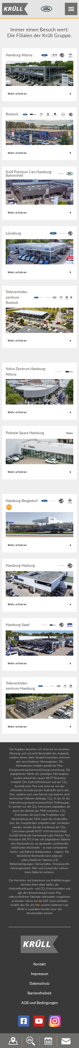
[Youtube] (39, 1021)
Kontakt (39, 964)
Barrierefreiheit (39, 993)
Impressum (39, 974)
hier (37, 905)
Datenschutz (39, 983)
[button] (71, 9)
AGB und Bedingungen (39, 1003)
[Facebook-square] (23, 1021)
